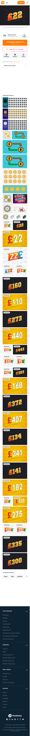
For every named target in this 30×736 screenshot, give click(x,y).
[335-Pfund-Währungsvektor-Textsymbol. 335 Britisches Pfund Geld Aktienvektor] (15, 631)
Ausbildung (6, 714)
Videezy (5, 708)
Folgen (24, 36)
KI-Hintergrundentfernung (10, 725)
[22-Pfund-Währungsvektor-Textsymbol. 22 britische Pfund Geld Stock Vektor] (7, 244)
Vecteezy (5, 705)
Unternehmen (6, 711)
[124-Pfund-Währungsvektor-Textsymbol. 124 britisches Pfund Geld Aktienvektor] (9, 312)
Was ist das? (16, 61)
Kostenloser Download (15, 42)
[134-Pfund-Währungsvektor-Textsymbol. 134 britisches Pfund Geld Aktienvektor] (15, 501)
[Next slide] (23, 663)
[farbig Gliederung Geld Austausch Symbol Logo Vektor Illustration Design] (7, 207)
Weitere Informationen (10, 65)
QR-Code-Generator (8, 728)
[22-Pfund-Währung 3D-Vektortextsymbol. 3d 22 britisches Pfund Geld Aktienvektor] (15, 268)
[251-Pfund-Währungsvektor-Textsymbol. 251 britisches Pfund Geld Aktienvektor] (9, 616)
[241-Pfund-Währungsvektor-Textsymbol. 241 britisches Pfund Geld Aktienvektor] (9, 413)
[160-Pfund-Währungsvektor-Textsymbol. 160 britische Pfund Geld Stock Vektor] (15, 326)
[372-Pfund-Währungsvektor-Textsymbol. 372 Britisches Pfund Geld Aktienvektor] (15, 467)
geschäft (19, 663)
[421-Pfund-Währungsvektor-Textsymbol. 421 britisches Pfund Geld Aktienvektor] (9, 604)
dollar (5, 663)
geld (12, 663)
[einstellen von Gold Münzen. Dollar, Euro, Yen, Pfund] (15, 197)
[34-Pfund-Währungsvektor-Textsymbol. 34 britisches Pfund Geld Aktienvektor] (7, 565)
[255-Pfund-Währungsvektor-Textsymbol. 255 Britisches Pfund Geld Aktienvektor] (7, 391)
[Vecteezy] (2, 2)
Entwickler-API (7, 717)
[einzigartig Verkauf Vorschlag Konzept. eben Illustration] (10, 227)
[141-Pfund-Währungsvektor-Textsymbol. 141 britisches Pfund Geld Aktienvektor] (15, 535)
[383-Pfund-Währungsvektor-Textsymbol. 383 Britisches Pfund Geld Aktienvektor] (10, 436)
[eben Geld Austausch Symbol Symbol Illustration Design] (7, 134)
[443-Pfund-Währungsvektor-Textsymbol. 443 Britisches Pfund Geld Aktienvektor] (10, 401)
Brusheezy (5, 702)
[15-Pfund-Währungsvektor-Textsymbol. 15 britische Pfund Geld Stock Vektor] (9, 425)
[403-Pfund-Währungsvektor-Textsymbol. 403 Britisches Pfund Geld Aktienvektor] (20, 424)
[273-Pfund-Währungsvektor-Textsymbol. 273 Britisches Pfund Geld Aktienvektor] (15, 360)
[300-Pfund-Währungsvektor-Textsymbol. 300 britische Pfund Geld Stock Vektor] (15, 648)
